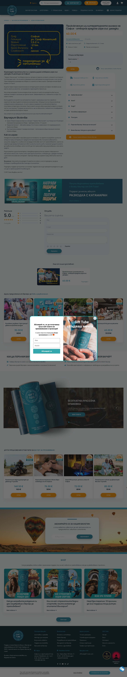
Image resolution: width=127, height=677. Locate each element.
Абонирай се (46, 351)
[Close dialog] (95, 318)
